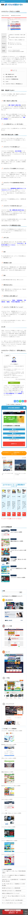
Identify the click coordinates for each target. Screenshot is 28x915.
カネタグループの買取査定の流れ (12, 79)
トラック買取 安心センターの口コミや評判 (11, 813)
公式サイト (14, 443)
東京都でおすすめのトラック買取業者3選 (11, 888)
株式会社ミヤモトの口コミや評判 (8, 744)
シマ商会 (8, 677)
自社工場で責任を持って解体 (11, 76)
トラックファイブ (10, 703)
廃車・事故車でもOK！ (10, 74)
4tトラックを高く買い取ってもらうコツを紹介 (12, 902)
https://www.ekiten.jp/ (21, 379)
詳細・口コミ (3, 514)
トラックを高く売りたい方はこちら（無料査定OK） (13, 911)
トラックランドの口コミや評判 (8, 826)
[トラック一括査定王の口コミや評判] (9, 847)
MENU (3, 1)
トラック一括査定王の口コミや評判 (9, 840)
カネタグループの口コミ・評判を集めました (14, 83)
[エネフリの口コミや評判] (9, 806)
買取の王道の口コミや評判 (7, 771)
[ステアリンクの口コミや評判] (9, 861)
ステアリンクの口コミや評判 (7, 854)
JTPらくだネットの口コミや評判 (8, 758)
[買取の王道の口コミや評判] (9, 778)
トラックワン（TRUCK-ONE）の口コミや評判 (11, 730)
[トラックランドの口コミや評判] (9, 833)
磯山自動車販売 (9, 600)
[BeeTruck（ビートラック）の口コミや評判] (9, 792)
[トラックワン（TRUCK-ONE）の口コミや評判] (9, 737)
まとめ (7, 81)
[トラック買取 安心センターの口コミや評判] (9, 819)
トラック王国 (9, 626)
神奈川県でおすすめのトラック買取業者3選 (11, 890)
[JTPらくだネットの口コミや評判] (9, 764)
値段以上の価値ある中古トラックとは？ (11, 893)
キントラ (8, 652)
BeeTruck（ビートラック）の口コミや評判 (10, 785)
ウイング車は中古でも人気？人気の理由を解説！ (13, 900)
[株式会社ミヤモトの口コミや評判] (9, 751)
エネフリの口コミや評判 (6, 799)
